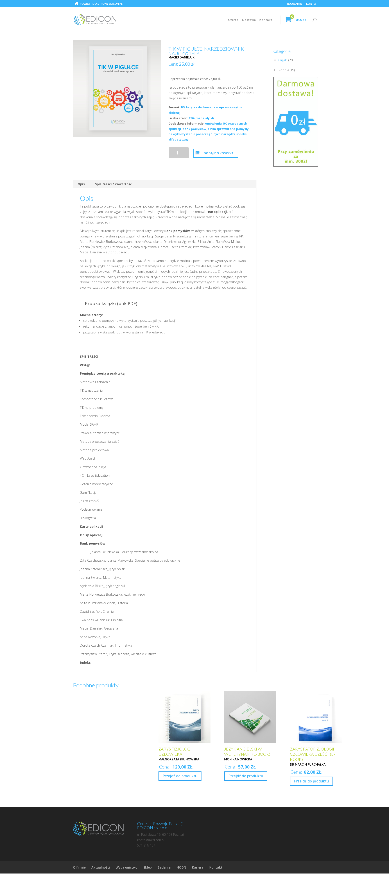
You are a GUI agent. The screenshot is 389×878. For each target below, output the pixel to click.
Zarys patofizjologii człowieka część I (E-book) (312, 754)
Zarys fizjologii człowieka (175, 751)
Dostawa (249, 20)
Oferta (233, 20)
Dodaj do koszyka (218, 153)
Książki (282, 60)
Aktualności (100, 867)
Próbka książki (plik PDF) (111, 303)
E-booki (283, 70)
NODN (181, 867)
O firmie (79, 867)
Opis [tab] (81, 184)
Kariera (198, 867)
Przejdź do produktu (180, 775)
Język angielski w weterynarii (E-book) (247, 751)
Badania (164, 867)
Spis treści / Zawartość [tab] (113, 184)
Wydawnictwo (127, 867)
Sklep (147, 867)
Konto (311, 4)
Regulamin (294, 4)
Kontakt (265, 20)
